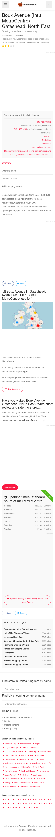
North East (46, 140)
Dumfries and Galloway (14, 751)
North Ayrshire (22, 763)
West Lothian (39, 782)
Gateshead (46, 143)
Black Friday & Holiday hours (18, 717)
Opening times (9, 170)
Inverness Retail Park (13, 637)
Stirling (7, 782)
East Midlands (45, 751)
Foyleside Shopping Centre (16, 648)
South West (27, 778)
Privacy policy (10, 728)
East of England (11, 755)
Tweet (22, 283)
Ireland (32, 759)
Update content (11, 724)
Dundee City (31, 751)
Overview (6, 162)
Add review (10, 487)
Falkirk (23, 755)
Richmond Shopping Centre (16, 644)
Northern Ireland (11, 771)
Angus (37, 743)
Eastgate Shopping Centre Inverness (20, 629)
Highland (22, 759)
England (47, 136)
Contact (7, 721)
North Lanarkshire (12, 767)
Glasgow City (10, 759)
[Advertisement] (27, 81)
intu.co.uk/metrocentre (41, 147)
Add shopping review (12, 186)
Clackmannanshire (29, 747)
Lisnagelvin (9, 652)
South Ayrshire (10, 775)
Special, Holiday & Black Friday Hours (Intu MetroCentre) (29, 600)
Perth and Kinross (28, 771)
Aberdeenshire (25, 743)
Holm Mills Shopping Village (17, 633)
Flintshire (40, 755)
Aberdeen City (10, 743)
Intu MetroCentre (44, 121)
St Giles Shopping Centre (15, 660)
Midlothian (9, 763)
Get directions (13, 388)
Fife (31, 755)
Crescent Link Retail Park (15, 656)
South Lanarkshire (12, 778)
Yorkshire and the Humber (30, 786)
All (37, 807)
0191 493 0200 (20, 129)
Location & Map (9, 178)
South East (24, 775)
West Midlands (10, 786)
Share (8, 283)
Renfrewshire (44, 771)
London (41, 759)
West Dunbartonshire (22, 782)
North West (26, 767)
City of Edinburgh (11, 747)
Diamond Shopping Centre (16, 664)
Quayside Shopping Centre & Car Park (21, 641)
